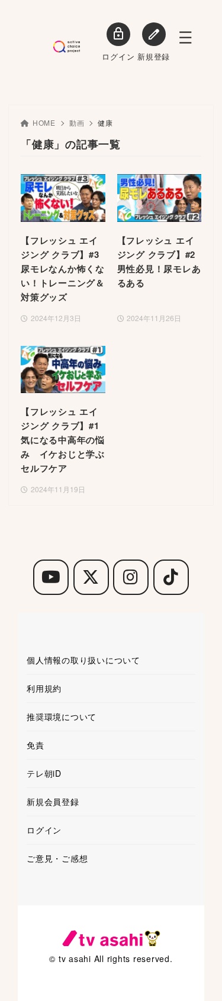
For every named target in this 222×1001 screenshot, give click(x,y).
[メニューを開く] (185, 37)
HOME (44, 122)
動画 (77, 122)
